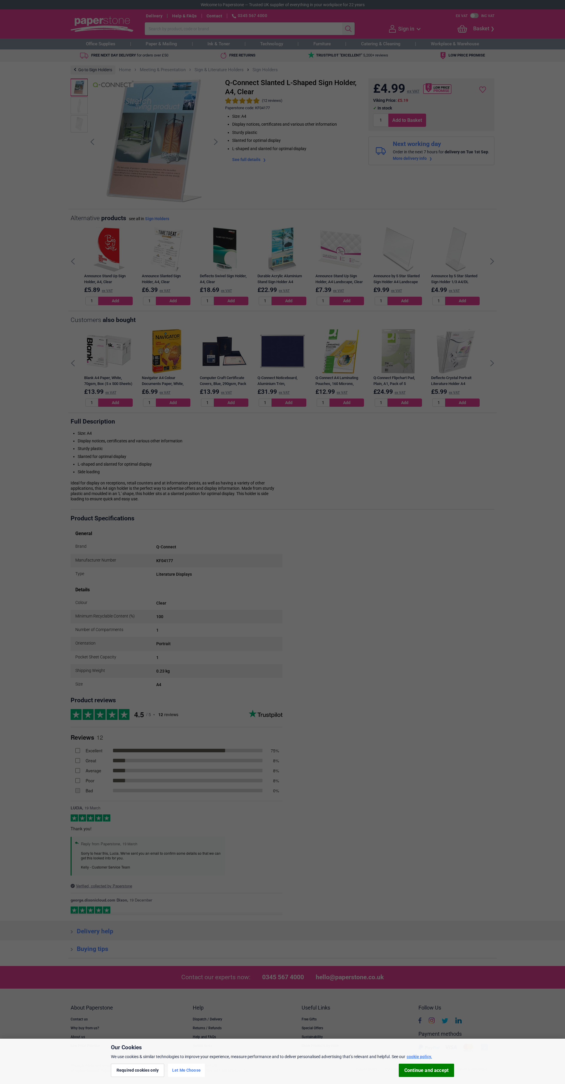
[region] (282, 1061)
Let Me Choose (186, 1070)
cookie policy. (419, 1056)
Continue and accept (426, 1070)
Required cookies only (138, 1070)
